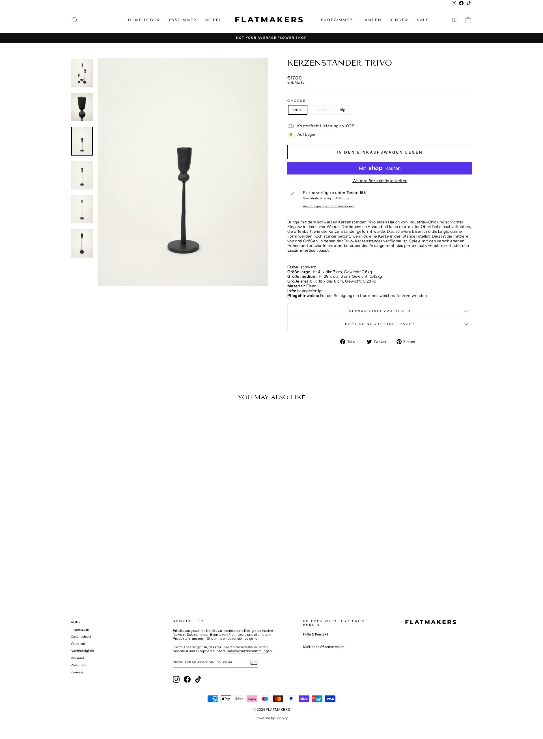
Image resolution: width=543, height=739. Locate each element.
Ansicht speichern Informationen (328, 206)
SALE (423, 20)
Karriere (77, 672)
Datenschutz (81, 636)
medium (321, 109)
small (298, 109)
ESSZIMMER (183, 20)
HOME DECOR (144, 20)
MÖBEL (213, 20)
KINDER (399, 20)
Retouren (78, 665)
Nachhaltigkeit (82, 650)
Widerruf (78, 643)
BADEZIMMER (337, 20)
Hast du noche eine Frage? (380, 324)
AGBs (75, 622)
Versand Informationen (380, 311)
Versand (77, 658)
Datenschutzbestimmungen (249, 651)
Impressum (80, 629)
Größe (296, 101)
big (342, 109)
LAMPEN (371, 20)
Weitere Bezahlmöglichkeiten (379, 180)
